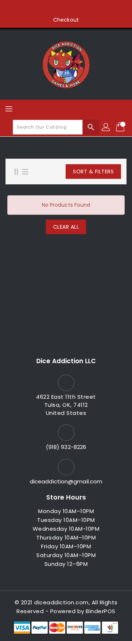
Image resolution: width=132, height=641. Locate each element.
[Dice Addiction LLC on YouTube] (79, 8)
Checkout (66, 19)
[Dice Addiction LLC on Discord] (93, 8)
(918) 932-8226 (66, 447)
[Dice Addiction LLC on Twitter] (52, 8)
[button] (83, 171)
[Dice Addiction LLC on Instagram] (66, 8)
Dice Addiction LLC (66, 361)
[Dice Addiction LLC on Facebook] (38, 8)
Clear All (66, 227)
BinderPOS (100, 611)
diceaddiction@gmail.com (66, 481)
